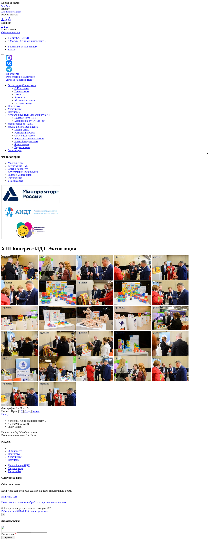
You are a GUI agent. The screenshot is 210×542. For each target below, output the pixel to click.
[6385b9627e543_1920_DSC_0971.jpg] (57, 405)
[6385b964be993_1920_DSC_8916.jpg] (19, 329)
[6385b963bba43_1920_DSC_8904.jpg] (57, 304)
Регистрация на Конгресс (20, 76)
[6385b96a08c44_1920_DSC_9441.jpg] (19, 278)
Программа (12, 73)
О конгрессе (14, 85)
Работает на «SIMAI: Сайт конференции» (24, 511)
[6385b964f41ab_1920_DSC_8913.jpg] (132, 329)
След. (27, 411)
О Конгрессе (21, 88)
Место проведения (24, 100)
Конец (36, 411)
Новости (19, 94)
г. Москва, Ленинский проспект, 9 (27, 41)
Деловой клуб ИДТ (19, 114)
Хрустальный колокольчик (29, 138)
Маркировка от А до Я (20, 123)
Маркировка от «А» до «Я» (29, 120)
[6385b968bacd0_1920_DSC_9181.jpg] (170, 354)
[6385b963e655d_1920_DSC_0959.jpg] (170, 304)
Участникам (14, 109)
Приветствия (21, 91)
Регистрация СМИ (24, 132)
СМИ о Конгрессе (24, 135)
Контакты (19, 97)
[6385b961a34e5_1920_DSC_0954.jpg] (94, 278)
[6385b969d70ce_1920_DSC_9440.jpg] (57, 380)
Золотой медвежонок (26, 141)
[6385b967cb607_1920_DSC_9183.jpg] (94, 354)
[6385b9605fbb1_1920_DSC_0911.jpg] (94, 380)
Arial (3, 12)
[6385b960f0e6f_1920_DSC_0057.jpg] (57, 278)
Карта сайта (14, 471)
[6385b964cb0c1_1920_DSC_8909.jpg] (94, 329)
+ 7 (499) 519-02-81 (18, 38)
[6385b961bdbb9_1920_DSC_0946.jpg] (132, 278)
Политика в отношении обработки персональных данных (33, 502)
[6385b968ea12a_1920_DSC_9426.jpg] (19, 380)
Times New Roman (13, 12)
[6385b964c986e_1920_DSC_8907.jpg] (57, 329)
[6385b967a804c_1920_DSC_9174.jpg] (19, 354)
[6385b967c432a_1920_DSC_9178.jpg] (57, 354)
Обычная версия (10, 32)
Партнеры (13, 459)
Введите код (8, 534)
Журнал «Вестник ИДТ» (20, 79)
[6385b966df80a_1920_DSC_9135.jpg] (170, 329)
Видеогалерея (22, 147)
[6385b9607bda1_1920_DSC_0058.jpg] (132, 380)
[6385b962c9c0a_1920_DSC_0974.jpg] (170, 278)
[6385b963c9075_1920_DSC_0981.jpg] (94, 304)
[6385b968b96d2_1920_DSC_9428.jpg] (132, 354)
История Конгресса (25, 103)
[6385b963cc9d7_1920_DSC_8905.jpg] (132, 304)
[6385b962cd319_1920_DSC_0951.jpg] (19, 304)
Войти (11, 49)
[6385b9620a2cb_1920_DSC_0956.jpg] (170, 380)
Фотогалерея (21, 144)
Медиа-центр (15, 126)
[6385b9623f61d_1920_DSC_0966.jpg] (19, 405)
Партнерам (14, 112)
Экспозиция (14, 150)
